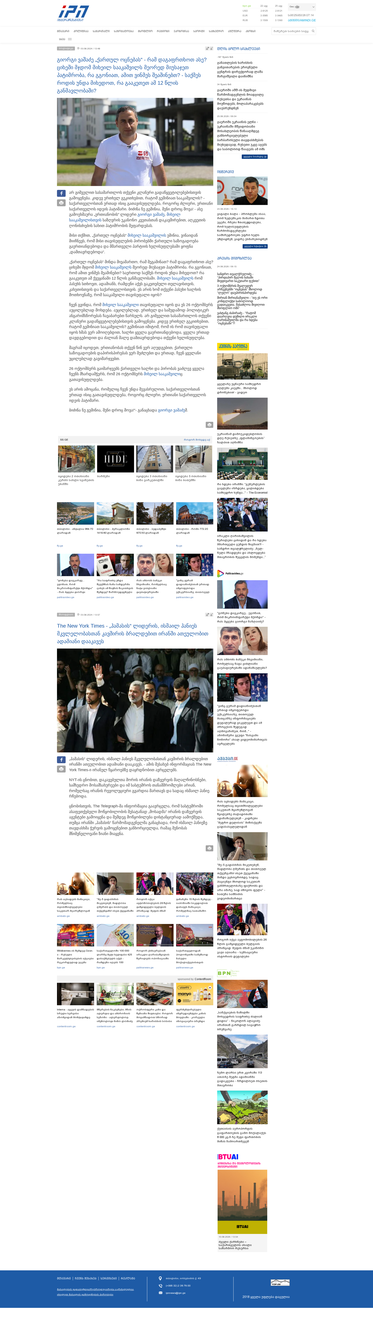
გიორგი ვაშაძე (151, 214)
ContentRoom (203, 979)
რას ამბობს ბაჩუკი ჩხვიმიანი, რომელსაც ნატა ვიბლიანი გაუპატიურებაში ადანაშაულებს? (151, 588)
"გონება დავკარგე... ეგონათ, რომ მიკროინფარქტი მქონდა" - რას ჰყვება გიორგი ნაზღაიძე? (75, 588)
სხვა (62, 39)
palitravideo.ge (65, 597)
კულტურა (234, 31)
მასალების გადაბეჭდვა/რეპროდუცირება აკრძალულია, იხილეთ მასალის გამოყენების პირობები (95, 1292)
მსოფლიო (145, 31)
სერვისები (109, 1278)
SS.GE (64, 439)
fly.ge (60, 545)
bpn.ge (247, 6)
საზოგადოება (124, 31)
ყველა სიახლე (253, 156)
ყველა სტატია (253, 246)
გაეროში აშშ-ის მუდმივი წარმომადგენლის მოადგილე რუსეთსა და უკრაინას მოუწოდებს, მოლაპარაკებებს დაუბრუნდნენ (240, 99)
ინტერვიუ (225, 172)
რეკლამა (128, 1278)
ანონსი (251, 31)
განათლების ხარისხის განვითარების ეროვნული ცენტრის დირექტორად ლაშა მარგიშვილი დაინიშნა (240, 69)
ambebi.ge (63, 916)
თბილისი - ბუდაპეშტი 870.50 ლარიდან (151, 530)
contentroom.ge (66, 1026)
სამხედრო (216, 31)
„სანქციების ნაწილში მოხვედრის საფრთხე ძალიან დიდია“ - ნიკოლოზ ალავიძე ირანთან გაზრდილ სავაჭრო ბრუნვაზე (239, 1021)
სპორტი (199, 31)
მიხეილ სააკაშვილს (113, 267)
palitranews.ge (144, 967)
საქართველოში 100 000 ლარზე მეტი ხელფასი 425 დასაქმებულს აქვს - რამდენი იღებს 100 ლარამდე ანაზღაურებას (114, 958)
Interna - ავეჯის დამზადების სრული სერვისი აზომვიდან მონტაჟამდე (75, 1013)
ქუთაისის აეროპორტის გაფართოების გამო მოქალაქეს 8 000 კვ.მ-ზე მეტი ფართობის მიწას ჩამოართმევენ (241, 1135)
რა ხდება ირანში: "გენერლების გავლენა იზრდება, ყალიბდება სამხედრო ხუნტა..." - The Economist (242, 488)
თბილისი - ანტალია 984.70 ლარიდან (75, 530)
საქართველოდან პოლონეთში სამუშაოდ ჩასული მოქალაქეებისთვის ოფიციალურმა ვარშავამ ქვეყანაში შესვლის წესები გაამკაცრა (194, 962)
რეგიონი (163, 31)
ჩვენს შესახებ (85, 1278)
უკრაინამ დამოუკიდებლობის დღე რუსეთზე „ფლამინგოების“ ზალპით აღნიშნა (241, 438)
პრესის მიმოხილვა (234, 258)
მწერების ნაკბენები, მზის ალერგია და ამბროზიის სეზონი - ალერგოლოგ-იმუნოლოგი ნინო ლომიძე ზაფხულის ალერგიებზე (115, 1017)
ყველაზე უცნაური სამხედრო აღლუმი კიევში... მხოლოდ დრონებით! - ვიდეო (239, 388)
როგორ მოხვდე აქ (197, 439)
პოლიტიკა (81, 31)
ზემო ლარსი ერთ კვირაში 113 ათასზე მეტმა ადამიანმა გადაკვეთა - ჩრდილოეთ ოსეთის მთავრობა (242, 1079)
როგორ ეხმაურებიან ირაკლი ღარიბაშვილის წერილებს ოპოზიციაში (152, 954)
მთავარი (63, 31)
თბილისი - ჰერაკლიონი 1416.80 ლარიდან (113, 530)
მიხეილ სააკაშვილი (146, 235)
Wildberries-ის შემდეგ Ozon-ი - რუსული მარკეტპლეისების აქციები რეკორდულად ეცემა (75, 956)
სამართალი (101, 31)
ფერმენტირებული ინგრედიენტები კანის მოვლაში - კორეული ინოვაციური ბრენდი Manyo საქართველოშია (192, 1017)
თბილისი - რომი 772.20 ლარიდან (192, 530)
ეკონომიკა (181, 31)
